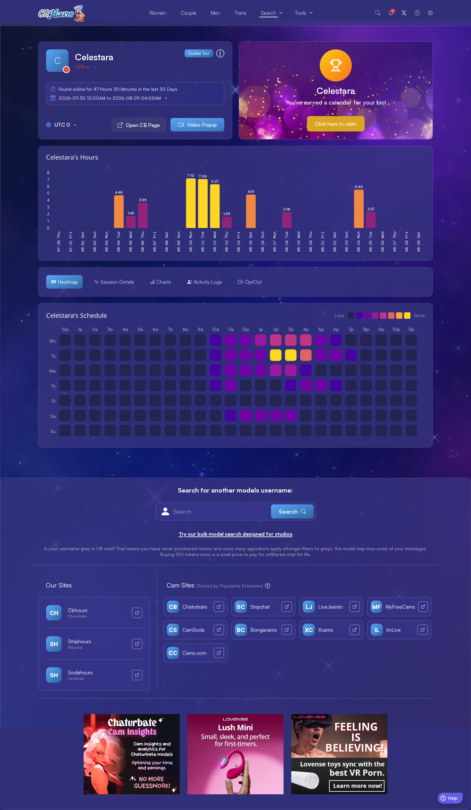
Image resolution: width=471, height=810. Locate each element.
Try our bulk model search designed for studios (236, 534)
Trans (240, 13)
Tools (300, 13)
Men (215, 13)
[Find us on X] (404, 12)
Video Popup (202, 125)
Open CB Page (143, 125)
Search (268, 13)
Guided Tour (199, 53)
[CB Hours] (61, 13)
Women (157, 13)
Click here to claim (336, 124)
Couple (188, 13)
